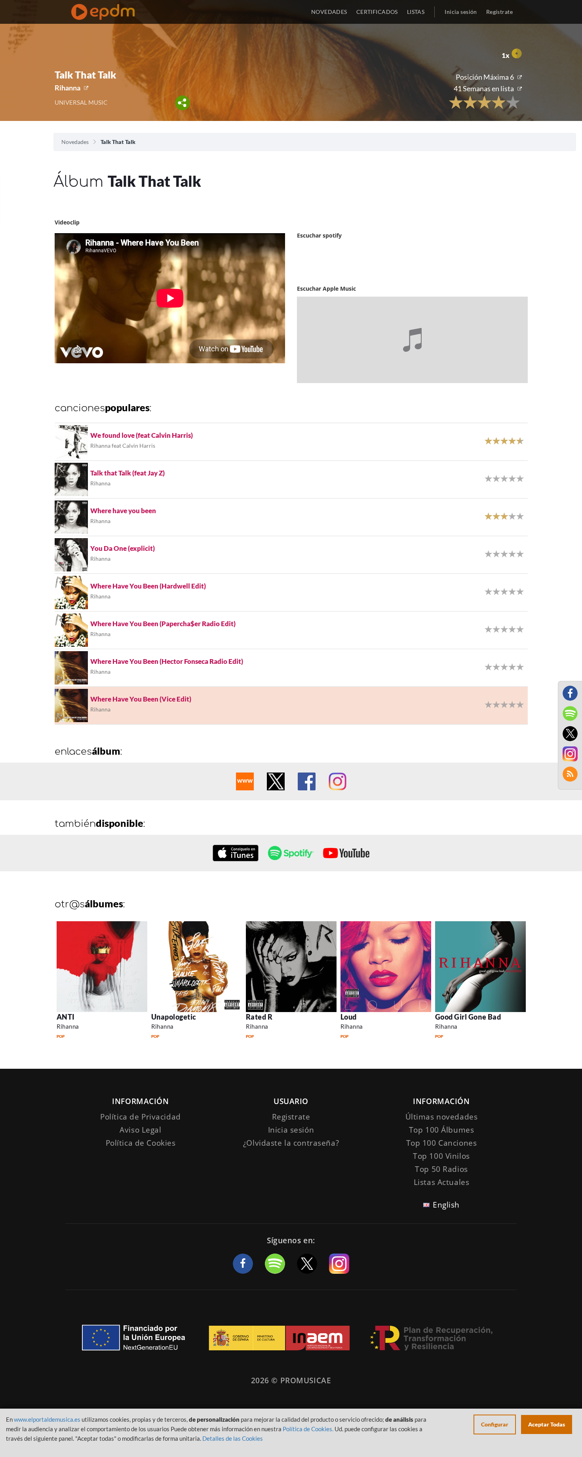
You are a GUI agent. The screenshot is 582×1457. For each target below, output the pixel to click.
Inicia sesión (461, 11)
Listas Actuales (442, 1182)
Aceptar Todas (546, 1424)
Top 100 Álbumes (441, 1130)
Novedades (75, 141)
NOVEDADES (329, 11)
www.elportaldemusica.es (47, 1419)
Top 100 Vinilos (441, 1156)
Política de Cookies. (308, 1428)
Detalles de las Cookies (232, 1438)
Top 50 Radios (441, 1169)
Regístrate (499, 11)
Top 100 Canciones (441, 1143)
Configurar (494, 1424)
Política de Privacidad (140, 1117)
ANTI (66, 1016)
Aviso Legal (140, 1130)
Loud (348, 1016)
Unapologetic (173, 1016)
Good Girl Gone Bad (468, 1016)
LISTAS (416, 11)
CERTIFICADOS (377, 11)
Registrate (291, 1117)
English (446, 1205)
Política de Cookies (141, 1143)
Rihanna (67, 87)
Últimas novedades (441, 1117)
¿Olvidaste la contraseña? (291, 1143)
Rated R (259, 1016)
